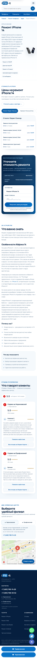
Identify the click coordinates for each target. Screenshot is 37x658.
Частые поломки (6, 633)
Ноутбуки (27, 14)
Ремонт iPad (5, 620)
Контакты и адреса (29, 625)
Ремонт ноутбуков (7, 625)
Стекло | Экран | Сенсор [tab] (10, 111)
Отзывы (26, 616)
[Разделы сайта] (33, 3)
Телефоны (5, 14)
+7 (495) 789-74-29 (9, 535)
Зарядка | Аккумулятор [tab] (26, 111)
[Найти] (33, 8)
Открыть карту (28, 561)
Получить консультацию (18, 205)
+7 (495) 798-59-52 (9, 593)
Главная (4, 18)
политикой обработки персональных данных (20, 208)
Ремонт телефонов (13, 18)
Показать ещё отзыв (18, 439)
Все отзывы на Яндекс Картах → (18, 444)
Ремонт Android (6, 629)
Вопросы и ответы (29, 620)
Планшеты (15, 14)
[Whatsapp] (31, 630)
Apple (22, 18)
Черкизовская (24, 655)
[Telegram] (31, 636)
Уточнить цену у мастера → (13, 104)
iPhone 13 (15, 281)
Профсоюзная (24, 649)
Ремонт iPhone (6, 616)
